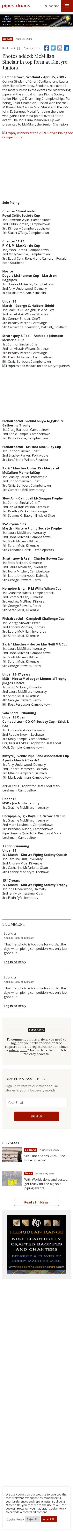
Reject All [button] (32, 1519)
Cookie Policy (15, 1519)
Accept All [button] (48, 1519)
